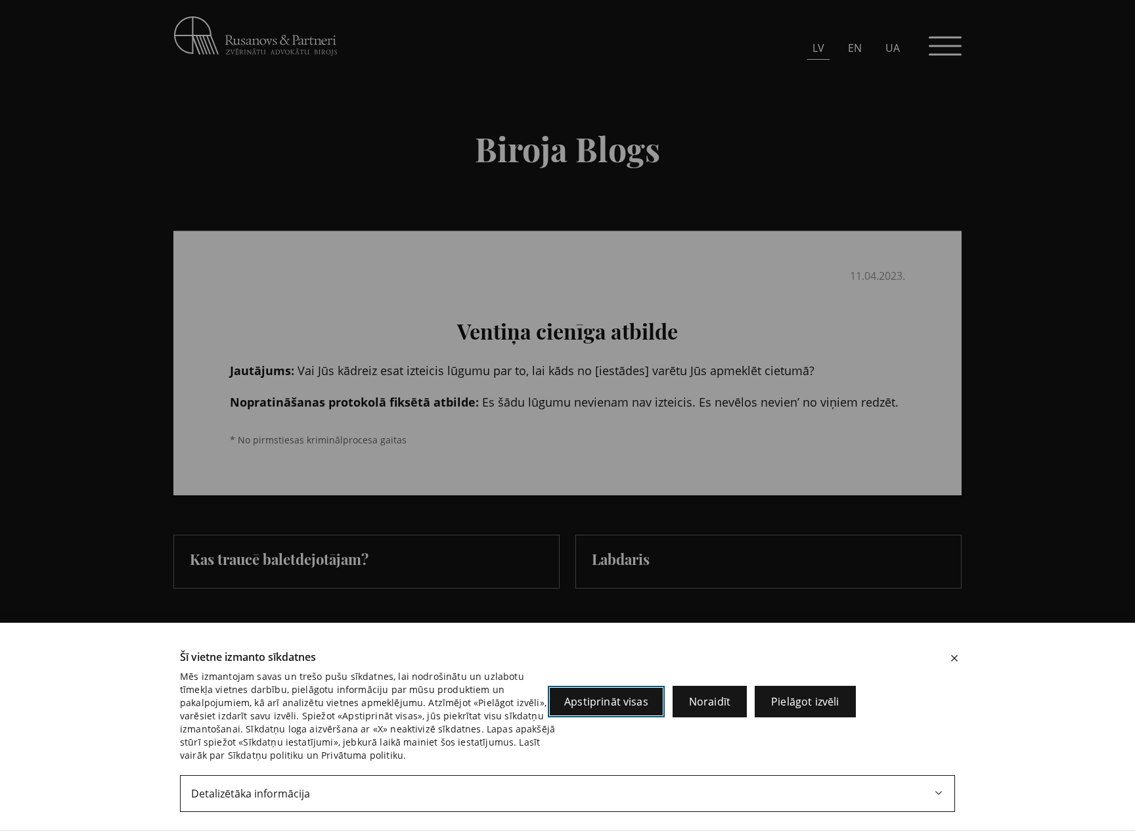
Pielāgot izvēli (805, 701)
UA (892, 48)
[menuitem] (818, 47)
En (855, 48)
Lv (818, 48)
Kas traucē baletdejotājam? (279, 559)
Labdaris (621, 559)
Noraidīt (709, 701)
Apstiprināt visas (606, 701)
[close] (954, 658)
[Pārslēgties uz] (370, 221)
